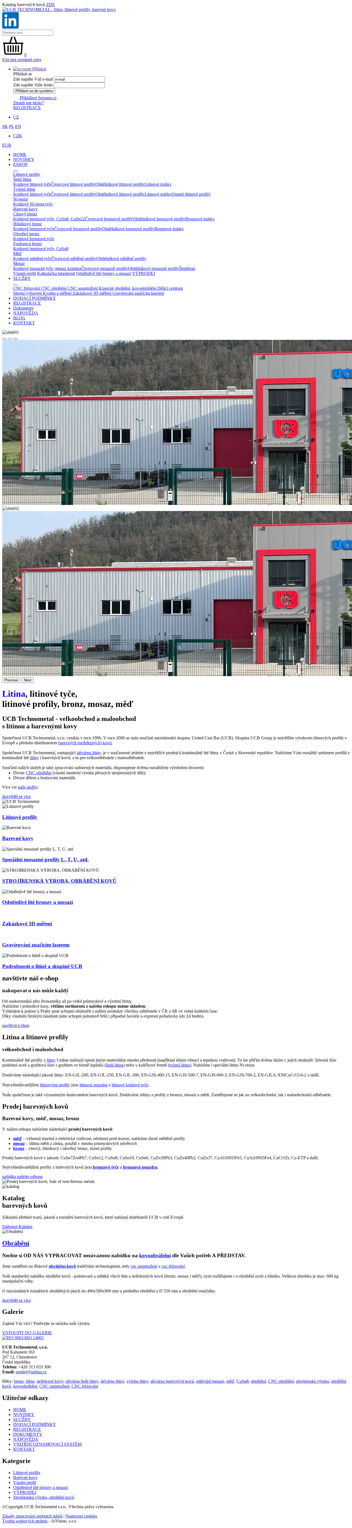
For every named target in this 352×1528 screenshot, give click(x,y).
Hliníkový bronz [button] (27, 224)
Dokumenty (23, 308)
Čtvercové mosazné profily (104, 268)
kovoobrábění (155, 1255)
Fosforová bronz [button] (27, 243)
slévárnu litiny (89, 752)
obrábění (258, 1381)
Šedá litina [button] (22, 179)
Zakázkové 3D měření (27, 923)
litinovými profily (55, 1085)
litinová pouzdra (93, 1085)
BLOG (19, 318)
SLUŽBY (22, 278)
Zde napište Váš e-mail (33, 79)
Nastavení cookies (81, 1516)
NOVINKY (23, 159)
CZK (17, 135)
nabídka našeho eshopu (22, 1176)
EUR (6, 145)
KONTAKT (24, 323)
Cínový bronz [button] (25, 214)
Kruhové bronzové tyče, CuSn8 (40, 248)
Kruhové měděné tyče (32, 258)
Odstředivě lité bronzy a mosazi (103, 273)
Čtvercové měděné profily (74, 258)
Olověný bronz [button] (26, 233)
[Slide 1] (4, 339)
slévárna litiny (112, 1381)
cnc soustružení (144, 1266)
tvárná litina (179, 1065)
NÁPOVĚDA (25, 313)
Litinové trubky (158, 184)
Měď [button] (17, 253)
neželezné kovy (50, 1381)
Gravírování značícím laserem (36, 945)
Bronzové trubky (200, 219)
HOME (19, 154)
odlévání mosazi (210, 1381)
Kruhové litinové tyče (32, 184)
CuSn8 (243, 1381)
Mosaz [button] (19, 263)
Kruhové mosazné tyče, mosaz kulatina (47, 268)
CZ (16, 117)
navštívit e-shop (15, 1025)
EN (18, 126)
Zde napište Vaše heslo (33, 85)
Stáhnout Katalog (17, 1226)
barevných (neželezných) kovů (85, 742)
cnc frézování (173, 1266)
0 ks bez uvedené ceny (22, 59)
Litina (13, 694)
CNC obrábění (38, 772)
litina (30, 1381)
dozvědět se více (16, 796)
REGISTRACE (27, 107)
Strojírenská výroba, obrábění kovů (43, 1497)
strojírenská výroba (312, 1381)
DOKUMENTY (27, 1434)
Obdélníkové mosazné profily (153, 268)
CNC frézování (85, 1386)
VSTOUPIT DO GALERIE (27, 1332)
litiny (34, 757)
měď (230, 1381)
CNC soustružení (54, 1386)
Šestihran (187, 268)
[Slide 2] (10, 339)
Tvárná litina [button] (24, 189)
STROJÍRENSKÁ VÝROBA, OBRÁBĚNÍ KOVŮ (59, 881)
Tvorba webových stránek (25, 1521)
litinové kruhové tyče (130, 1085)
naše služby (28, 787)
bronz (19, 1381)
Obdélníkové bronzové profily (159, 219)
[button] (29, 69)
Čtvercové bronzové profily (109, 219)
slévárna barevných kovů (172, 1381)
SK (5, 126)
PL (11, 126)
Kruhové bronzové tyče (33, 228)
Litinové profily (19, 817)
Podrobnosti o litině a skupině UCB (42, 966)
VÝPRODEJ (143, 273)
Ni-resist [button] (20, 199)
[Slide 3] (15, 339)
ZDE (50, 4)
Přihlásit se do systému (34, 91)
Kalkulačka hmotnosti (56, 273)
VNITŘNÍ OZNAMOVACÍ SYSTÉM (47, 1444)
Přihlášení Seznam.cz (38, 97)
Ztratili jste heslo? (28, 102)
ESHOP (20, 164)
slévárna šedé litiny (81, 1381)
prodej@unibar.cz (31, 1372)
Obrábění (15, 1243)
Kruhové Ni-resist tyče (33, 204)
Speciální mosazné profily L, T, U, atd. (45, 859)
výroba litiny (137, 1381)
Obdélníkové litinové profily (120, 184)
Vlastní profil (24, 273)
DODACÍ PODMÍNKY (34, 298)
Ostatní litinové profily (191, 194)
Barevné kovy (18, 838)
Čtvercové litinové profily (73, 184)
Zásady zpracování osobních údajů (32, 1516)
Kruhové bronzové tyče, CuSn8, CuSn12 (49, 219)
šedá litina (114, 1065)
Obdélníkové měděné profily (121, 258)
